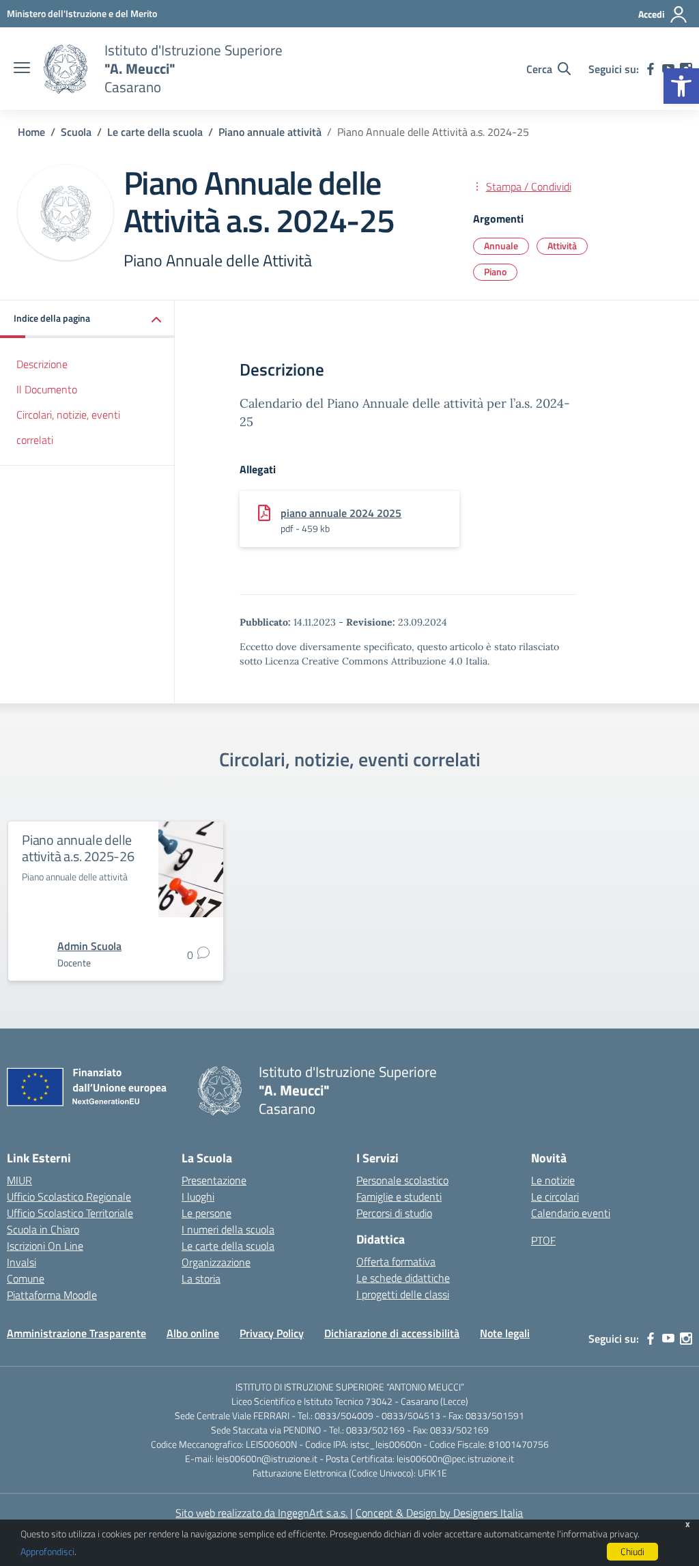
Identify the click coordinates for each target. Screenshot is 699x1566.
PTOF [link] (543, 1240)
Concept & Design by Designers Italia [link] (439, 1513)
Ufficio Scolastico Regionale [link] (69, 1196)
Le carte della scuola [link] (228, 1246)
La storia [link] (201, 1278)
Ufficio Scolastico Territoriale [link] (70, 1213)
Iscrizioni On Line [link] (45, 1246)
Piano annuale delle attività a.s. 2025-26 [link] (78, 848)
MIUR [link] (19, 1180)
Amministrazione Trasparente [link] (76, 1333)
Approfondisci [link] (47, 1551)
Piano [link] (495, 271)
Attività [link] (562, 245)
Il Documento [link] (46, 389)
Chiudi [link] (632, 1551)
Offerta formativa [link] (396, 1261)
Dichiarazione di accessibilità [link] (391, 1333)
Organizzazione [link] (216, 1262)
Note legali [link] (505, 1333)
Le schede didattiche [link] (403, 1278)
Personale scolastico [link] (402, 1180)
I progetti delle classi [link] (402, 1294)
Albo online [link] (193, 1333)
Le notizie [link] (553, 1180)
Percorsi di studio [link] (394, 1213)
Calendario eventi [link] (570, 1213)
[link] (681, 86)
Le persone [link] (206, 1213)
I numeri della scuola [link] (228, 1229)
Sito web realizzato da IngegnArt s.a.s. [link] (261, 1513)
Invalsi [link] (21, 1262)
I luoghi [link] (198, 1196)
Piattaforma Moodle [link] (52, 1295)
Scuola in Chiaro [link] (43, 1229)
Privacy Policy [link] (272, 1333)
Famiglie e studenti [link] (399, 1196)
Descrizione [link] (42, 364)
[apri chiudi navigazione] (22, 69)
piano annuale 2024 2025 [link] (341, 513)
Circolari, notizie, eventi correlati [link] (68, 427)
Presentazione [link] (214, 1180)
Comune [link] (25, 1278)
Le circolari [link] (555, 1196)
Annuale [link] (501, 245)
